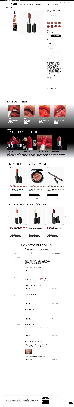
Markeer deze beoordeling (55, 288)
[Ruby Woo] (55, 26)
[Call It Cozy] (13, 227)
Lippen (11, 7)
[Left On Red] (24, 227)
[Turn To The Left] (13, 186)
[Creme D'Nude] (11, 227)
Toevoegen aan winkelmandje (56, 35)
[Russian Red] (52, 26)
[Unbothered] (47, 22)
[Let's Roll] (38, 186)
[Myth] (14, 227)
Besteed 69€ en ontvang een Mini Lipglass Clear (12, 0)
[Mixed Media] (54, 25)
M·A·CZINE (47, 4)
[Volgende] (26, 186)
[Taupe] (51, 27)
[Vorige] (10, 186)
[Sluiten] (57, 398)
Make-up (9, 7)
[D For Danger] (47, 26)
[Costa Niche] (52, 186)
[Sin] (55, 25)
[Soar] (55, 23)
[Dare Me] (49, 22)
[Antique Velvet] (56, 25)
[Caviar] (60, 25)
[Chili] (60, 26)
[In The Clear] (29, 227)
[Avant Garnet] (51, 26)
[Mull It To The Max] (51, 23)
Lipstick (14, 7)
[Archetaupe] (57, 186)
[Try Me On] (31, 186)
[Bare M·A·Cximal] (59, 22)
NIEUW (25, 4)
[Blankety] (15, 227)
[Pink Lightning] (34, 186)
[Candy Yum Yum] (49, 25)
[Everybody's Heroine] (59, 25)
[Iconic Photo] (58, 22)
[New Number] (54, 186)
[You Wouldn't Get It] (47, 25)
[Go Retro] (49, 26)
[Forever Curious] (54, 27)
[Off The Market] (18, 186)
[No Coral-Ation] (56, 26)
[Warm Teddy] (52, 23)
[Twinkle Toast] (58, 186)
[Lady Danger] (58, 26)
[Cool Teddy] (56, 22)
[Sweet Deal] (58, 23)
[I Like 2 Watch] (41, 186)
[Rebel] (53, 227)
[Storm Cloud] (51, 186)
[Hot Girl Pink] (52, 22)
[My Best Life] (17, 186)
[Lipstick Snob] (48, 25)
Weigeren (45, 400)
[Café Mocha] (48, 23)
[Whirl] (54, 23)
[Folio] (54, 22)
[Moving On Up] (21, 186)
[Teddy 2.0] (15, 186)
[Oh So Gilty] (35, 186)
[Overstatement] (47, 27)
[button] (28, 351)
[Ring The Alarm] (54, 26)
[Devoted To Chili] (11, 186)
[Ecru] (60, 186)
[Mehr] (59, 23)
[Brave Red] (21, 227)
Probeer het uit (58, 30)
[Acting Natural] (48, 22)
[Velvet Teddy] (49, 23)
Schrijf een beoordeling (44, 249)
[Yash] (55, 22)
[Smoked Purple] (58, 25)
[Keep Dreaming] (48, 26)
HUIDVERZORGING (38, 4)
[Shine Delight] (40, 186)
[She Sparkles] (37, 186)
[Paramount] (17, 227)
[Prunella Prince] (48, 186)
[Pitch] (61, 186)
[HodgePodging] (50, 186)
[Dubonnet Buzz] (20, 186)
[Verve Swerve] (51, 22)
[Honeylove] (60, 22)
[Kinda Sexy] (47, 23)
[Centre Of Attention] (23, 227)
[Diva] (52, 25)
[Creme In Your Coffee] (50, 227)
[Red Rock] (48, 27)
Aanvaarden (46, 398)
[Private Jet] (43, 186)
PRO (51, 4)
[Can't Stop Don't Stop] (32, 186)
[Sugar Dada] (59, 26)
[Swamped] (55, 186)
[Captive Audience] (51, 25)
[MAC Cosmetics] (11, 4)
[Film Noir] (18, 227)
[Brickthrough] (23, 186)
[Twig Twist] (56, 23)
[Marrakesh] (52, 27)
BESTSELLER (29, 4)
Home (6, 7)
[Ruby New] (24, 186)
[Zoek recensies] (31, 253)
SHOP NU (10, 122)
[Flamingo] (49, 27)
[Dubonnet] (20, 227)
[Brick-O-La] (52, 227)
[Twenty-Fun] (14, 186)
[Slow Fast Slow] (30, 186)
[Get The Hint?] (60, 23)
